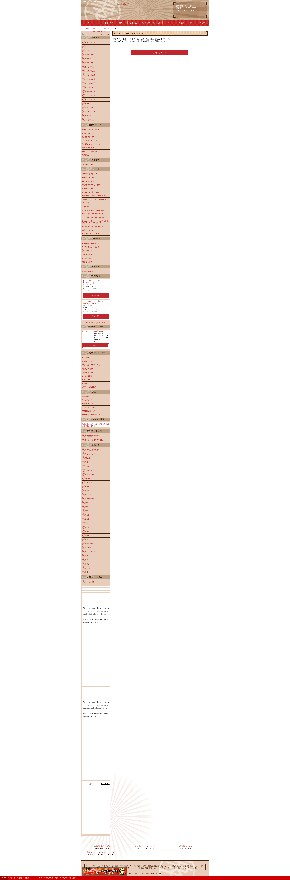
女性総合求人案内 (87, 369)
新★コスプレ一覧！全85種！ (91, 192)
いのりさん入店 (90, 95)
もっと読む (96, 295)
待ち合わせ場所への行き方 (90, 247)
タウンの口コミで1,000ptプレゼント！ (94, 214)
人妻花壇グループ (87, 404)
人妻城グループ (87, 400)
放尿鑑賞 (88, 547)
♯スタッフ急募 (89, 582)
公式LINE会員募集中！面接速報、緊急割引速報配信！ (53, 878)
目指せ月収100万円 (88, 271)
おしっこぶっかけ (90, 552)
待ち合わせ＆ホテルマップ (90, 243)
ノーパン (88, 568)
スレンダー (88, 482)
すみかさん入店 (90, 42)
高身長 (87, 519)
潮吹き (87, 490)
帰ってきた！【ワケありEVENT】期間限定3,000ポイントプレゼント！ (95, 222)
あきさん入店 (89, 107)
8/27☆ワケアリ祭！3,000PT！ (92, 174)
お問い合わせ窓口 (87, 262)
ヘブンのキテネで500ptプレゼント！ (94, 217)
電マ (86, 560)
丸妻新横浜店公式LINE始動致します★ (94, 196)
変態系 (87, 531)
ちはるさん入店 (90, 103)
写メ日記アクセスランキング (91, 144)
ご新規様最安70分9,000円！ (91, 185)
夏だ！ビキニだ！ (87, 188)
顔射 (86, 539)
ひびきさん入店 (90, 79)
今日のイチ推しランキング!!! (91, 129)
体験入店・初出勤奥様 (92, 450)
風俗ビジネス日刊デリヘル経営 (92, 414)
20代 (86, 503)
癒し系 (87, 527)
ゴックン (88, 466)
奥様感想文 (85, 155)
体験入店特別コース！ (89, 181)
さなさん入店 (89, 63)
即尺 (86, 462)
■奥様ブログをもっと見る (95, 323)
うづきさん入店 (90, 71)
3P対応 (87, 478)
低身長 (87, 515)
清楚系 (87, 535)
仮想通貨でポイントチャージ (91, 383)
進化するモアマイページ (93, 365)
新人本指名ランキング (89, 137)
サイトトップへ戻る (160, 53)
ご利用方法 (88, 250)
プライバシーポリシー (153, 873)
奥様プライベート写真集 (90, 151)
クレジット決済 (87, 254)
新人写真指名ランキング (90, 140)
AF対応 (87, 458)
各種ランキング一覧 (88, 148)
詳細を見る (96, 346)
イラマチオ (88, 470)
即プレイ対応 (89, 474)
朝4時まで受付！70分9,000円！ (92, 234)
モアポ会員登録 (87, 376)
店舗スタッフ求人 (87, 372)
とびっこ (88, 556)
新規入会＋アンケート (89, 230)
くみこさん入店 (90, 75)
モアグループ (86, 357)
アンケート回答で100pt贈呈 (94, 440)
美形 (86, 523)
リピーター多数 (90, 454)
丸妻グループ (86, 396)
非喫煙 (87, 486)
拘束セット (88, 564)
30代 (86, 507)
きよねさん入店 (90, 116)
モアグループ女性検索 (89, 387)
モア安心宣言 (86, 380)
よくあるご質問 (87, 258)
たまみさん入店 (90, 59)
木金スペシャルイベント (90, 177)
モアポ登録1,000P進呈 (92, 436)
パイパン (88, 495)
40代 (86, 511)
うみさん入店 (89, 54)
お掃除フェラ (89, 543)
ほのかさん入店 (90, 111)
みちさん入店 (89, 87)
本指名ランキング (87, 133)
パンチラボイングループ (90, 407)
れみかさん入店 (90, 67)
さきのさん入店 (90, 91)
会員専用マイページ (88, 361)
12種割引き (85, 206)
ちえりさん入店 (90, 99)
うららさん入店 (90, 120)
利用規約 (134, 873)
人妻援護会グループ (88, 411)
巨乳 (86, 572)
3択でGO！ (85, 203)
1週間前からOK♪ (87, 164)
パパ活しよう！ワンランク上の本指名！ (94, 199)
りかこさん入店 (90, 83)
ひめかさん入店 (90, 50)
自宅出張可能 (89, 499)
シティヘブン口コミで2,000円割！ (93, 210)
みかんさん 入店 (90, 46)
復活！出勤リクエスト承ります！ (92, 226)
